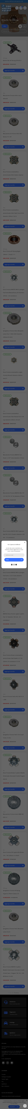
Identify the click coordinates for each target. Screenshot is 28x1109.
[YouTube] (16, 564)
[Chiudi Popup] (25, 542)
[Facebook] (12, 564)
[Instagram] (14, 564)
